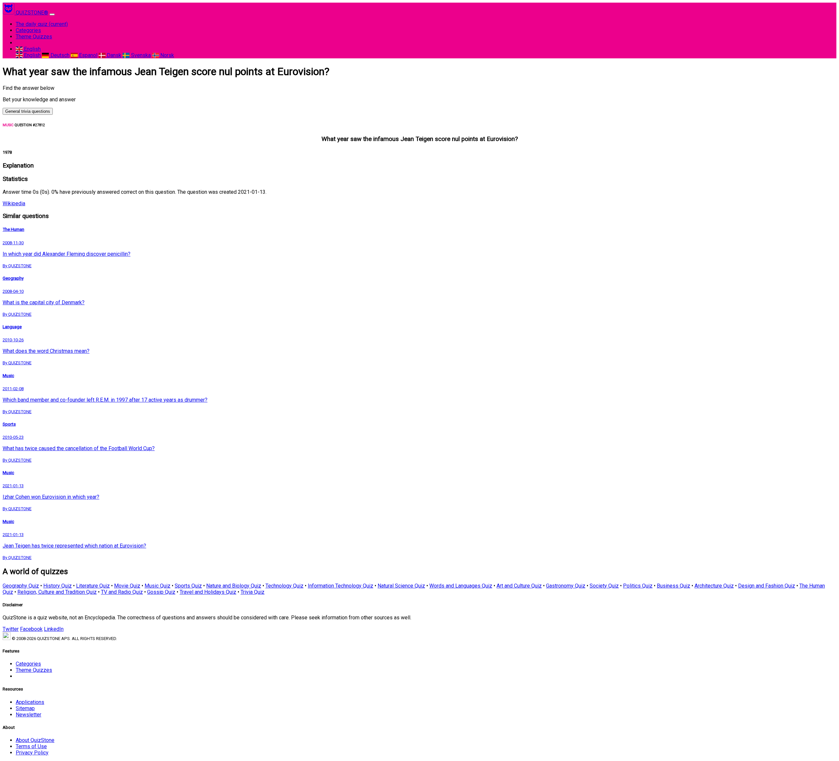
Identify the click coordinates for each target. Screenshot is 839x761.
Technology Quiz (284, 586)
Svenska (140, 55)
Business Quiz (673, 586)
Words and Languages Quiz (460, 586)
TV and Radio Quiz (122, 592)
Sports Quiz (188, 586)
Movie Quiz (127, 586)
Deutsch (59, 55)
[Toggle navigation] (52, 14)
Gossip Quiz (161, 592)
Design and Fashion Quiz (766, 586)
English (32, 49)
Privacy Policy (32, 753)
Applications (30, 702)
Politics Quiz (638, 586)
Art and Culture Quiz (519, 586)
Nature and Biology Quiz (233, 586)
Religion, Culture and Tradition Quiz (57, 592)
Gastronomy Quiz (565, 586)
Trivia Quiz (252, 592)
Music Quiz (157, 586)
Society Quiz (604, 586)
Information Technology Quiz (340, 586)
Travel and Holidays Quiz (208, 592)
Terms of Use (31, 746)
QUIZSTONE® (32, 13)
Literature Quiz (93, 586)
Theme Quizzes (34, 36)
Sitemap (25, 708)
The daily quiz (42, 24)
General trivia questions (27, 111)
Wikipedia (14, 203)
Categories (28, 30)
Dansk (113, 55)
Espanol (87, 55)
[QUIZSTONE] (9, 13)
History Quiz (57, 586)
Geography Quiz (21, 586)
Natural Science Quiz (401, 586)
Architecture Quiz (714, 586)
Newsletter (28, 714)
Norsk (166, 55)
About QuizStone (35, 740)
